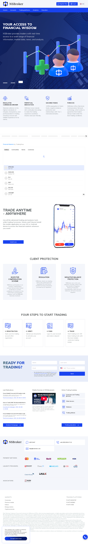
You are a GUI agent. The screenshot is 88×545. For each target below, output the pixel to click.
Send (72, 373)
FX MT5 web (70, 504)
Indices (7, 504)
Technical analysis (8, 397)
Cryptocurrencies (9, 509)
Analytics (36, 10)
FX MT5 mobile (70, 502)
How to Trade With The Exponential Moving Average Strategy (14, 402)
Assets (5, 10)
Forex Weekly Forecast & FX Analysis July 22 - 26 (14, 393)
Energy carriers (9, 507)
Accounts (13, 10)
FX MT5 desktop (71, 500)
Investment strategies (9, 407)
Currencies (8, 500)
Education (45, 10)
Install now (13, 242)
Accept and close (15, 538)
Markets (8, 497)
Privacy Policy (43, 373)
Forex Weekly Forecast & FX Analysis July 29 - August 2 (14, 413)
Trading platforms (24, 10)
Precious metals (9, 502)
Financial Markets (13, 144)
